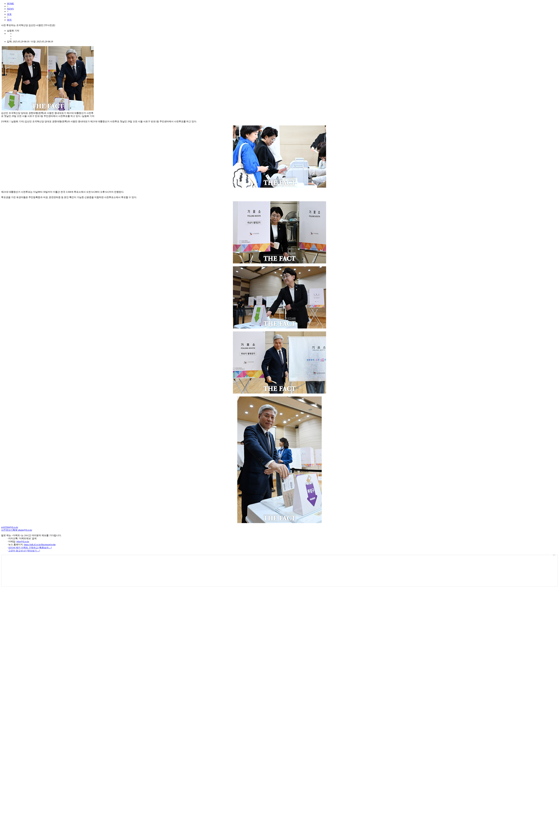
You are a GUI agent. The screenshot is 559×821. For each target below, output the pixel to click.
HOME (10, 3)
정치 (9, 20)
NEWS (10, 9)
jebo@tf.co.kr (22, 541)
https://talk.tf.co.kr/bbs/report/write (40, 544)
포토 (9, 14)
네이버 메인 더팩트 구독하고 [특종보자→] (30, 547)
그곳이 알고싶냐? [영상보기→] (24, 550)
